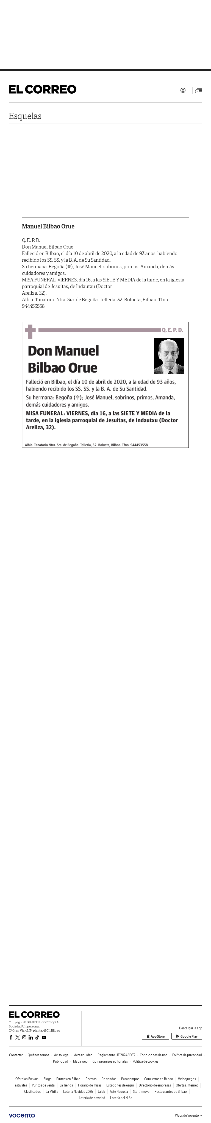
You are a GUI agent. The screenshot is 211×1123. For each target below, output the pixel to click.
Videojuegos (187, 1079)
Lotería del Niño (121, 1098)
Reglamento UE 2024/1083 (116, 1055)
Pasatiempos (130, 1079)
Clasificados (32, 1092)
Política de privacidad (187, 1055)
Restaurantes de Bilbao (170, 1092)
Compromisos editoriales (110, 1061)
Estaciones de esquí (120, 1085)
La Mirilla (52, 1092)
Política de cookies (145, 1061)
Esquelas (25, 115)
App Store (158, 1036)
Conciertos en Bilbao (158, 1079)
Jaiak (101, 1092)
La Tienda (66, 1085)
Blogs (47, 1079)
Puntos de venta (43, 1085)
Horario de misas (89, 1085)
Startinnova (141, 1092)
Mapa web (80, 1061)
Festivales (20, 1085)
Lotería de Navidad (92, 1098)
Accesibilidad (83, 1055)
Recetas (90, 1079)
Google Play (189, 1036)
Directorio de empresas (155, 1085)
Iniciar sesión (183, 90)
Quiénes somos (38, 1055)
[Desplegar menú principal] (198, 90)
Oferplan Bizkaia (26, 1079)
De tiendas (108, 1079)
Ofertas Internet (187, 1085)
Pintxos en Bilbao (68, 1079)
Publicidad (60, 1061)
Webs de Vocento (187, 1115)
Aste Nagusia (119, 1092)
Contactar (16, 1055)
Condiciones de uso (153, 1055)
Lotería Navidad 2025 (78, 1092)
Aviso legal (61, 1055)
